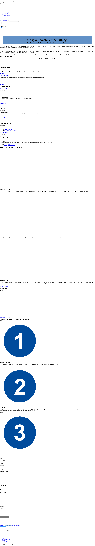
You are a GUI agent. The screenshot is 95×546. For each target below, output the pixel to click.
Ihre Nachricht (2, 519)
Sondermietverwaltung (7, 16)
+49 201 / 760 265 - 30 (8, 100)
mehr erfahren (2, 73)
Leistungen (3, 14)
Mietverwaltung (3, 80)
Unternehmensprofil (7, 12)
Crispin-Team (6, 13)
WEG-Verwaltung (7, 15)
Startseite (3, 10)
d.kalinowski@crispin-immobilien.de (10, 130)
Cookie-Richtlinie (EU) (5, 541)
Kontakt (3, 18)
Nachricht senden (2, 526)
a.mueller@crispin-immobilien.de (9, 145)
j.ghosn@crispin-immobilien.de (9, 115)
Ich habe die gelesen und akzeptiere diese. (10, 525)
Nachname (1, 510)
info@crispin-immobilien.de (4, 480)
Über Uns (3, 11)
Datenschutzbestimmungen (6, 539)
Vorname (1, 508)
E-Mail (1, 512)
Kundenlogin (4, 17)
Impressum (3, 540)
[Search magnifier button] (1, 23)
